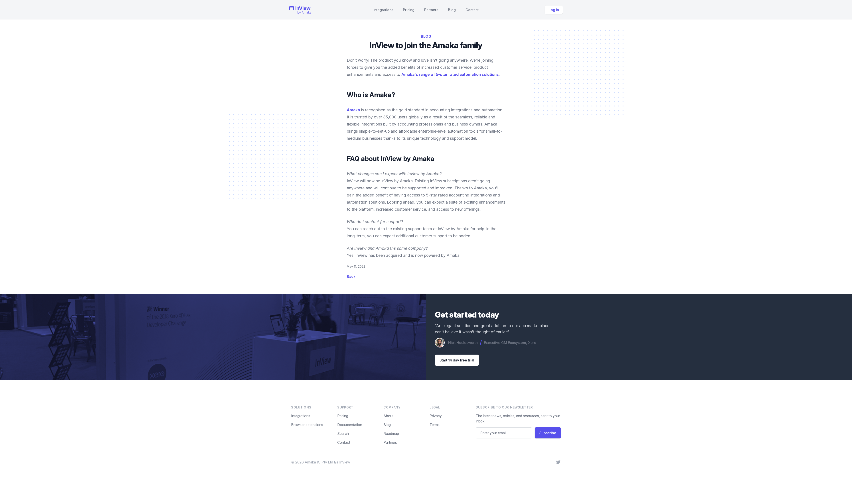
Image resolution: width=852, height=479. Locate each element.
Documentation (349, 424)
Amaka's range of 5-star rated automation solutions (450, 74)
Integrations (383, 10)
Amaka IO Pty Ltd (319, 462)
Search (343, 433)
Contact (472, 10)
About (388, 416)
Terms (435, 424)
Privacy (436, 416)
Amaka (353, 110)
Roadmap (391, 433)
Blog (452, 10)
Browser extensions (307, 424)
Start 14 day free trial (457, 360)
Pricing (408, 10)
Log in (554, 10)
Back (351, 276)
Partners (431, 10)
